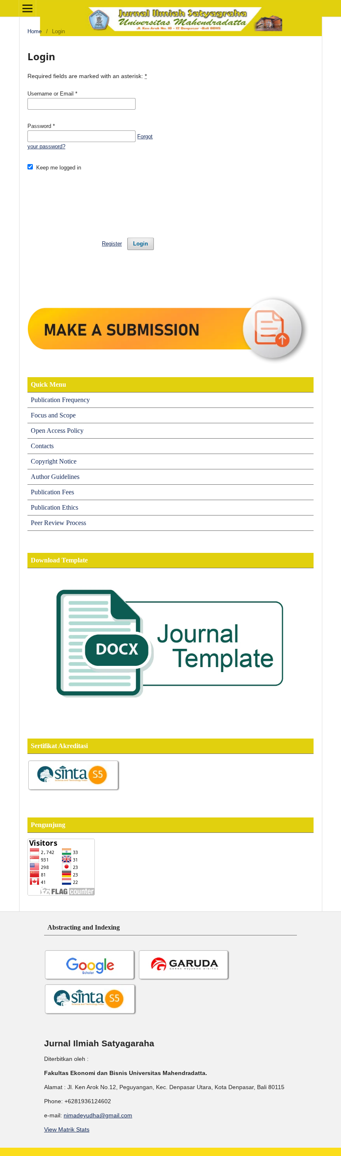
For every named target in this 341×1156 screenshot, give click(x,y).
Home (34, 31)
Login (140, 244)
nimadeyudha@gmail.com (98, 1115)
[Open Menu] (27, 8)
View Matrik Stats (66, 1129)
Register (112, 244)
